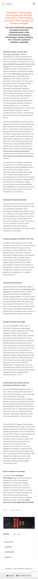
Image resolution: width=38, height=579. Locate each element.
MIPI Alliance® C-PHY (20, 74)
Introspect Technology (11, 54)
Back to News (16, 510)
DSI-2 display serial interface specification (18, 156)
